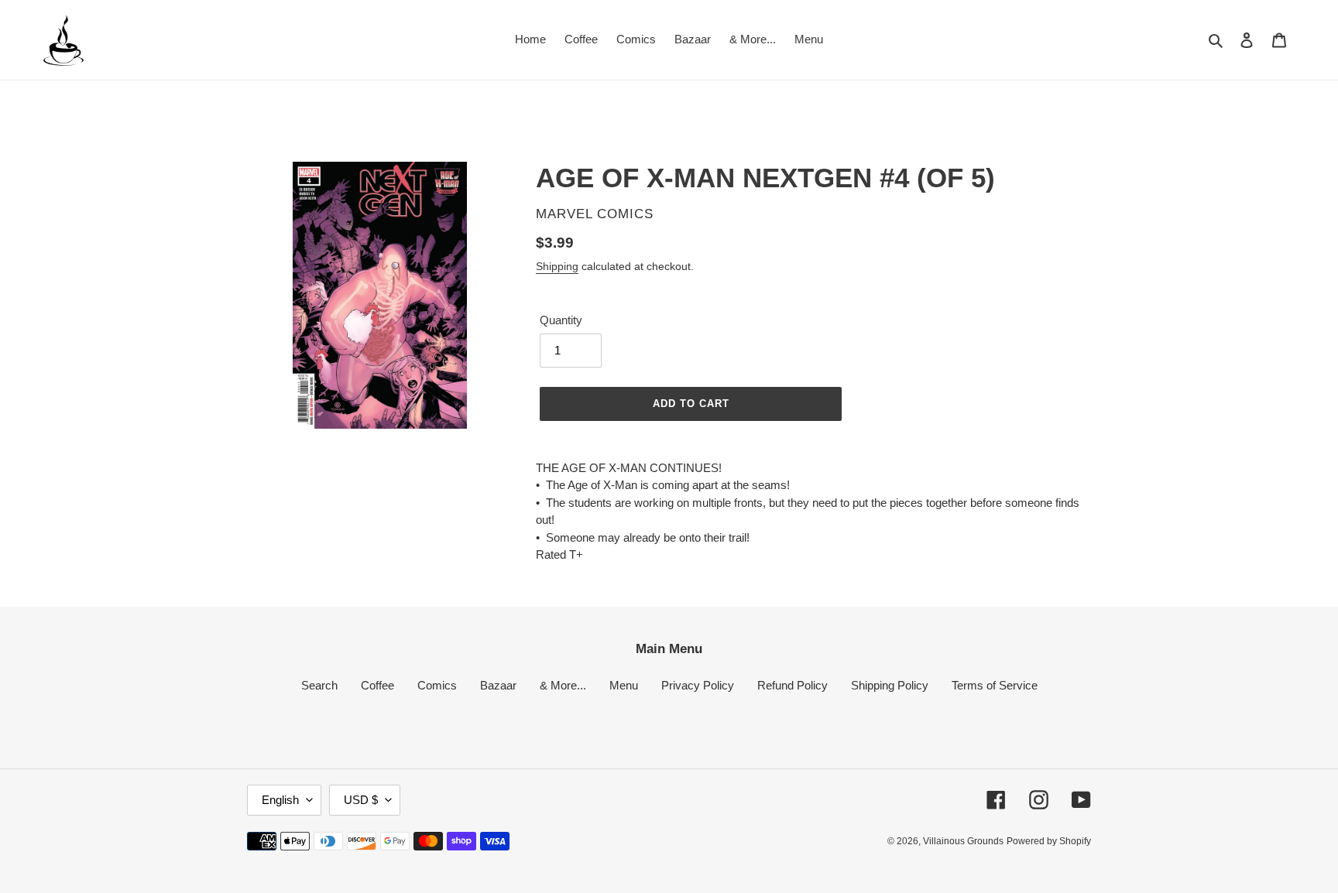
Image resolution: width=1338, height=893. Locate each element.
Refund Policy (792, 685)
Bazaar (498, 685)
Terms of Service (995, 685)
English (280, 799)
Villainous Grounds (963, 841)
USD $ (361, 799)
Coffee (377, 685)
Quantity (561, 320)
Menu (623, 685)
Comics (437, 685)
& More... (563, 685)
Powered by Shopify (1049, 841)
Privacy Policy (697, 685)
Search (319, 685)
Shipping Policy (889, 685)
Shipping (557, 266)
